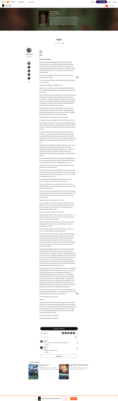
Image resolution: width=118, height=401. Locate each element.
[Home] (5, 2)
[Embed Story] (29, 78)
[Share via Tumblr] (29, 74)
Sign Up (73, 398)
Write (92, 2)
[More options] (77, 341)
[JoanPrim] (41, 347)
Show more (59, 356)
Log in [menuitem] (109, 2)
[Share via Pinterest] (29, 71)
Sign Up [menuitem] (114, 2)
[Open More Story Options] (29, 82)
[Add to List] (106, 6)
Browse (13, 2)
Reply (47, 344)
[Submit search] (29, 2)
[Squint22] (41, 341)
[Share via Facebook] (29, 63)
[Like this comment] (77, 342)
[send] (76, 337)
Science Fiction (53, 15)
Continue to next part (59, 328)
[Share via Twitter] (29, 67)
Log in (66, 398)
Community (21, 2)
